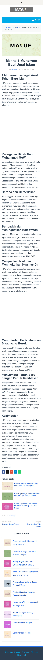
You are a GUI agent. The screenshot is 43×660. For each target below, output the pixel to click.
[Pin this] (11, 472)
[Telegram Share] (15, 472)
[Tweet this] (7, 472)
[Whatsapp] (19, 472)
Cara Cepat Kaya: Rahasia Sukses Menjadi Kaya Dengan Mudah (26, 494)
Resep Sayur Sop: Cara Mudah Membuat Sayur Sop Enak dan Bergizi (25, 505)
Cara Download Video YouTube (34, 524)
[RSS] (21, 2)
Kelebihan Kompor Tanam (10, 523)
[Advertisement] (21, 130)
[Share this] (3, 472)
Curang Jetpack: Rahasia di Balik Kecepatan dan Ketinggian (26, 484)
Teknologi (11, 516)
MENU (37, 20)
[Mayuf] (21, 9)
